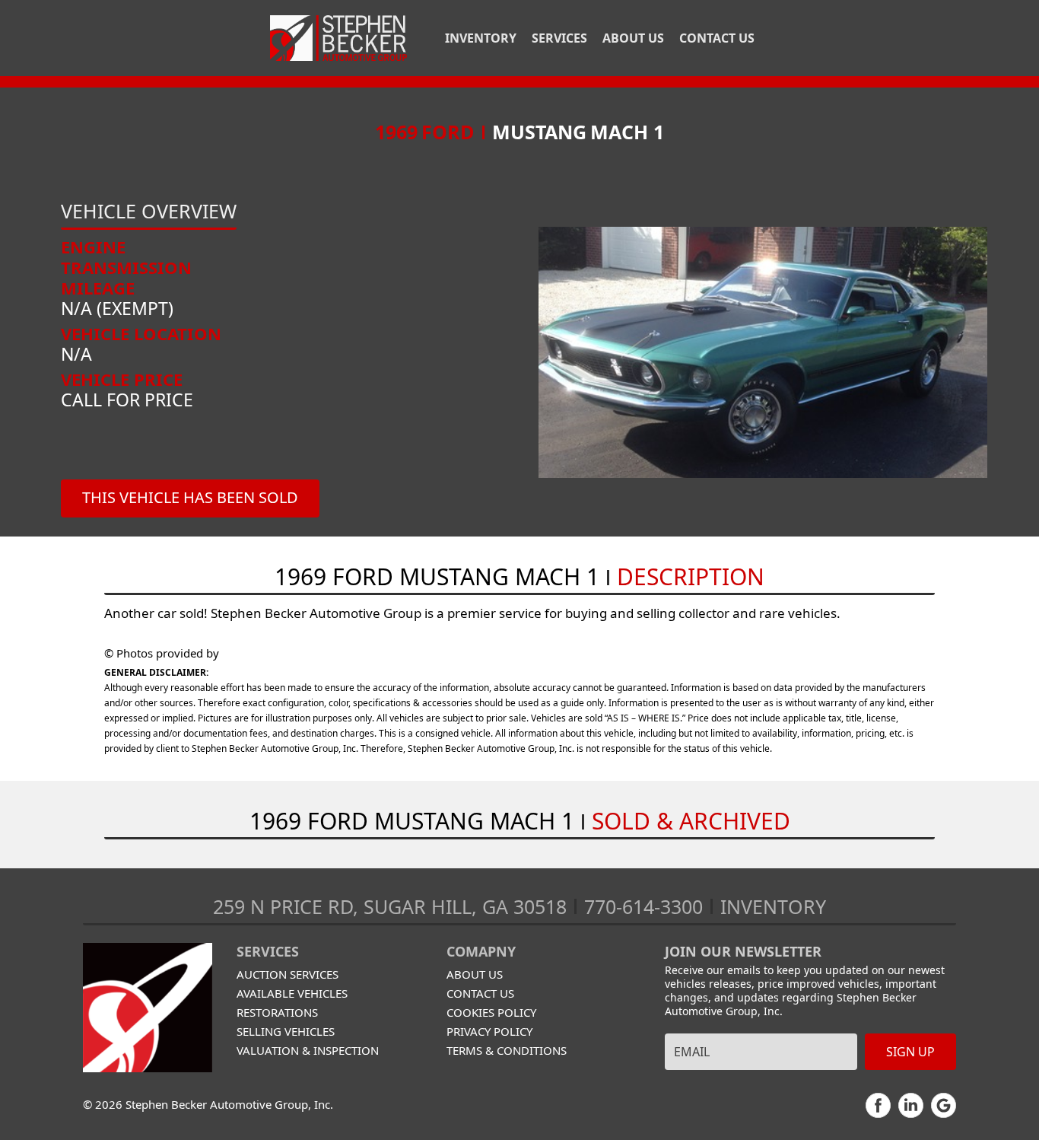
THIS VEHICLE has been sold (190, 497)
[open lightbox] (763, 352)
